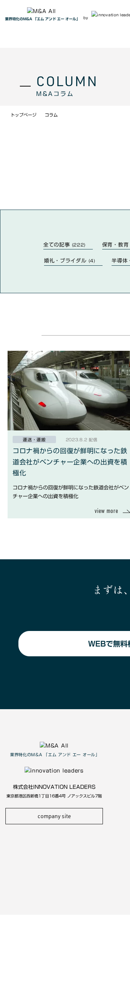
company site (54, 816)
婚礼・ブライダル (69, 260)
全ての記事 (64, 244)
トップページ (23, 115)
